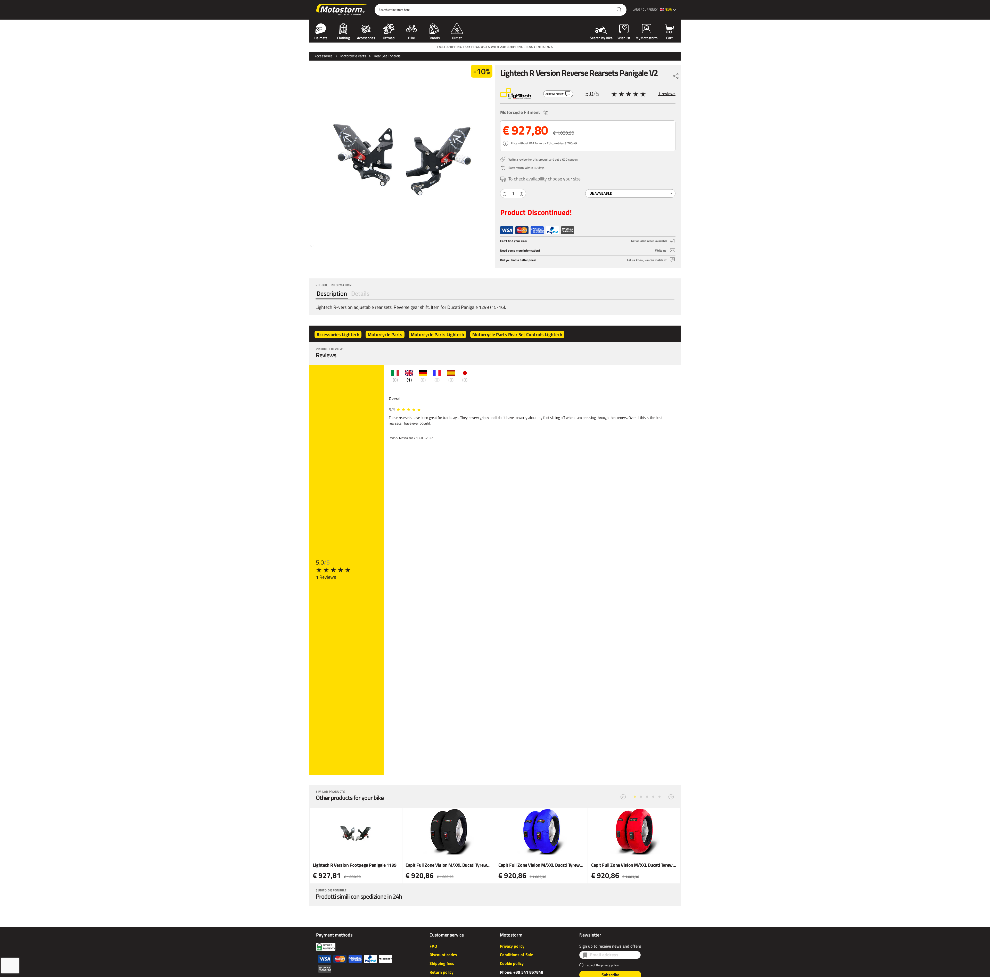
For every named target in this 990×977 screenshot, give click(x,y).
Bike (411, 37)
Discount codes (443, 954)
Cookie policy (512, 963)
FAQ (433, 946)
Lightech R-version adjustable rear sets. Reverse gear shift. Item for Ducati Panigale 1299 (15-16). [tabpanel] (411, 307)
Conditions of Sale (516, 954)
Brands (434, 37)
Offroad (389, 37)
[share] (676, 74)
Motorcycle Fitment (520, 112)
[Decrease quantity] (504, 193)
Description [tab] (332, 293)
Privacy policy (512, 946)
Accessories (366, 37)
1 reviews (666, 93)
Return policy (441, 972)
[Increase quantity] (521, 193)
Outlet (457, 37)
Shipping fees (442, 963)
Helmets (320, 37)
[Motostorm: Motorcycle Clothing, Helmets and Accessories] (342, 10)
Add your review (555, 94)
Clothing (343, 37)
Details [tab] (360, 293)
